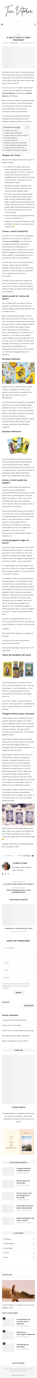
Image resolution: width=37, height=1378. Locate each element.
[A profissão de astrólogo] (8, 1347)
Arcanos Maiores (11, 138)
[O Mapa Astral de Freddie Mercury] (8, 1171)
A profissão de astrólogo (22, 1346)
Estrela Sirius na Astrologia (11, 1025)
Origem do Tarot (11, 130)
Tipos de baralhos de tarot (14, 148)
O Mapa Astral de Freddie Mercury (14, 1020)
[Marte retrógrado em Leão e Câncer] (8, 1221)
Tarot (19, 1257)
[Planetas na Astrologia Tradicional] (8, 1335)
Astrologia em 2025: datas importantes (16, 1036)
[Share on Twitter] (24, 856)
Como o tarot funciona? (13, 133)
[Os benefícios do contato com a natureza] (8, 1322)
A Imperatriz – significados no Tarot (18, 928)
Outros (19, 1253)
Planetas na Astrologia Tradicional (25, 1333)
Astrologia (19, 1239)
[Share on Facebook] (22, 856)
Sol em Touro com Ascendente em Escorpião (18, 1030)
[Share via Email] (32, 856)
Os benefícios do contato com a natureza (23, 1321)
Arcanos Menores (11, 140)
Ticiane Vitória (14, 43)
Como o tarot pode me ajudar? (16, 143)
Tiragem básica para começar (16, 150)
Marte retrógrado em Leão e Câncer (15, 1041)
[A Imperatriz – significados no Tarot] (18, 915)
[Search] (35, 24)
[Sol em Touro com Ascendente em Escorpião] (8, 1196)
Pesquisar (6, 1002)
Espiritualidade (19, 1243)
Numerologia (19, 1248)
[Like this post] (20, 856)
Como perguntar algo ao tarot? (16, 145)
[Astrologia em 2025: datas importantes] (8, 1209)
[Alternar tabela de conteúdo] (25, 127)
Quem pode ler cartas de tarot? (16, 135)
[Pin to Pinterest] (26, 856)
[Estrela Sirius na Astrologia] (8, 1184)
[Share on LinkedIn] (28, 856)
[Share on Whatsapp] (30, 856)
